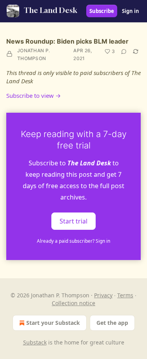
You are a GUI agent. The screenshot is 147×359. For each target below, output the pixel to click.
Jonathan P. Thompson (33, 54)
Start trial (73, 221)
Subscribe (101, 11)
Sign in (130, 11)
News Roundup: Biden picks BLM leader (67, 41)
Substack (35, 342)
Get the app (112, 322)
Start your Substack (53, 322)
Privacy (103, 295)
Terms (125, 295)
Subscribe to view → (33, 95)
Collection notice (73, 303)
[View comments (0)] (124, 51)
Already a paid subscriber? (73, 241)
